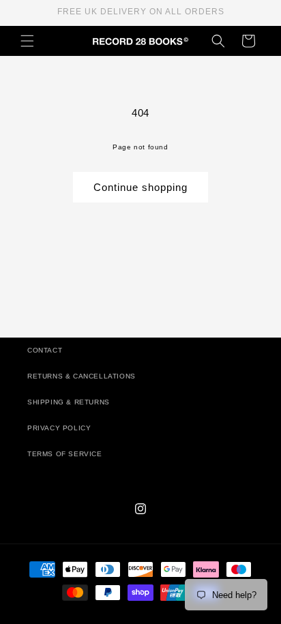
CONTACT (44, 350)
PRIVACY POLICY (59, 428)
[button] (27, 41)
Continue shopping (140, 187)
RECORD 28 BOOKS (156, 617)
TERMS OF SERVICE (64, 454)
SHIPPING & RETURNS (68, 402)
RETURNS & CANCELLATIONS (81, 376)
